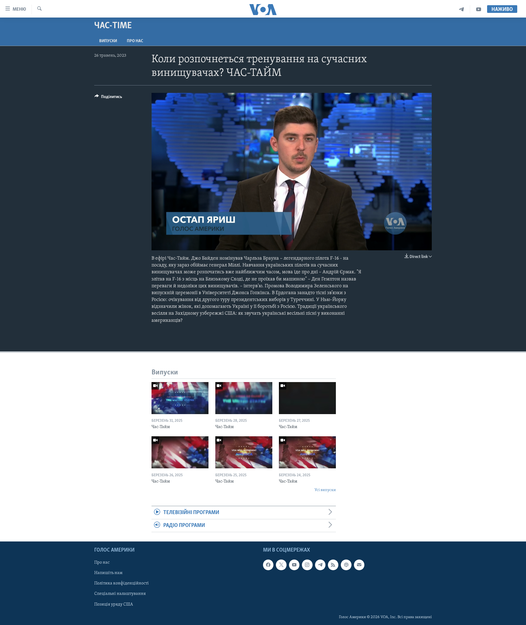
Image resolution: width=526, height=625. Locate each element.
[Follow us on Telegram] (320, 565)
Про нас (135, 41)
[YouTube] (478, 9)
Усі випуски (325, 490)
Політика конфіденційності (121, 583)
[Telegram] (461, 9)
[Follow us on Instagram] (307, 565)
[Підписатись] (359, 565)
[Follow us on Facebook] (268, 565)
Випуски (108, 41)
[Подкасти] (346, 565)
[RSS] (333, 565)
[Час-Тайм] (179, 398)
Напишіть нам (108, 573)
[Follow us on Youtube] (294, 565)
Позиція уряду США (113, 604)
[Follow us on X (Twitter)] (281, 565)
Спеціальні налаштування (120, 594)
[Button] (108, 98)
